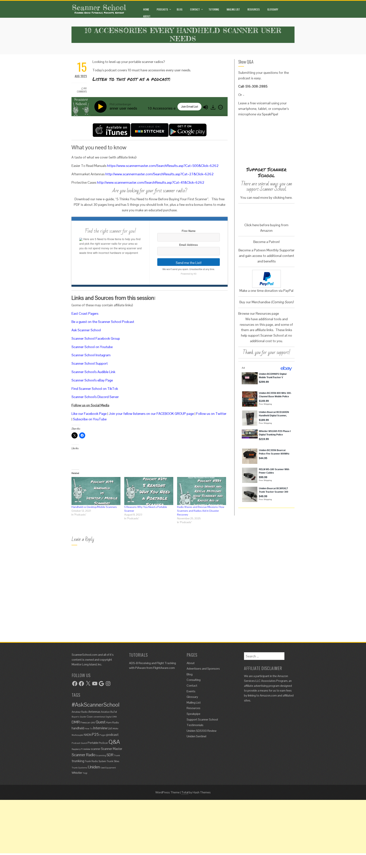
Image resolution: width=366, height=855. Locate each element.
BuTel (113, 711)
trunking (78, 761)
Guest (100, 722)
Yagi (85, 772)
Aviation (105, 711)
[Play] (101, 106)
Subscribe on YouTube (90, 419)
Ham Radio (112, 722)
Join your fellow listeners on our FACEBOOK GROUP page (151, 413)
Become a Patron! (266, 242)
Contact (195, 9)
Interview (100, 728)
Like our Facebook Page (89, 413)
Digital (109, 716)
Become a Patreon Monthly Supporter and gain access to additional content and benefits (266, 255)
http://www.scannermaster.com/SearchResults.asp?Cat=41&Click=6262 (150, 182)
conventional (99, 716)
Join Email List (189, 106)
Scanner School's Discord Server (95, 397)
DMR (76, 722)
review (86, 749)
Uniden (94, 767)
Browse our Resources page (258, 313)
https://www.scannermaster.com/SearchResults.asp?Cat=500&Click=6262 (163, 165)
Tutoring (214, 9)
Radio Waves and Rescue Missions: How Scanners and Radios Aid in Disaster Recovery (200, 510)
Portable (93, 743)
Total (184, 792)
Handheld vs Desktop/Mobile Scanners (94, 507)
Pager (103, 735)
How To (89, 728)
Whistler (77, 773)
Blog (179, 9)
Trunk (117, 755)
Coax (90, 716)
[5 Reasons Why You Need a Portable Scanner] (148, 491)
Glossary (272, 9)
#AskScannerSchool (95, 704)
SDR (110, 755)
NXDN (87, 735)
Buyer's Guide (79, 716)
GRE (93, 722)
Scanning (101, 755)
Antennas (94, 712)
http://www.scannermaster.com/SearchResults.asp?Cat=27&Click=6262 (159, 174)
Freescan (85, 722)
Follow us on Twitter (211, 413)
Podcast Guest (79, 743)
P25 (95, 734)
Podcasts (162, 9)
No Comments (82, 90)
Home (146, 9)
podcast (112, 734)
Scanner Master (111, 749)
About (146, 16)
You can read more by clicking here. (266, 197)
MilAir (115, 728)
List (110, 728)
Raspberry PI (77, 749)
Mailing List (233, 9)
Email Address (188, 245)
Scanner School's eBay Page (92, 380)
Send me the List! (188, 263)
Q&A (114, 742)
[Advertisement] (114, 826)
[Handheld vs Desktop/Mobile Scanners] (95, 491)
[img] (220, 107)
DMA (114, 716)
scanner (95, 749)
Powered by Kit (188, 273)
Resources (253, 9)
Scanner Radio (84, 754)
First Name (189, 231)
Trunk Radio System (95, 761)
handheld (78, 728)
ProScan (103, 743)
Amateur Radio (80, 711)
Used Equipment (108, 767)
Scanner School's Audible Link (93, 372)
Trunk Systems (79, 767)
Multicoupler (77, 735)
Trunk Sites (113, 761)
